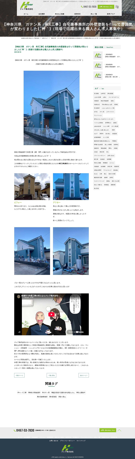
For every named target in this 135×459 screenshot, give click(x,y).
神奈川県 (102, 152)
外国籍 (115, 148)
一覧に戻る (51, 375)
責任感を (116, 170)
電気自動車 (103, 148)
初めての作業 (112, 173)
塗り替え (108, 133)
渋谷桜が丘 (97, 104)
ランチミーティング (99, 181)
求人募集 (96, 93)
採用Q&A (109, 159)
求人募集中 (97, 108)
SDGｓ (110, 148)
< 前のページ (19, 375)
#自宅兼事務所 (42, 396)
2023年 (101, 133)
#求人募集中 (81, 392)
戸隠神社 (114, 141)
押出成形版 (110, 93)
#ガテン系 (46, 392)
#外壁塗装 (53, 396)
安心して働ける (98, 184)
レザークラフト (110, 111)
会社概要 (103, 166)
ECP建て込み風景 (98, 144)
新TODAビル (108, 122)
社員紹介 (102, 159)
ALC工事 (96, 159)
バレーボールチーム (114, 97)
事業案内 (105, 162)
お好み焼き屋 (97, 126)
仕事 (101, 173)
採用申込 (116, 144)
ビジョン (112, 162)
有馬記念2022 (97, 170)
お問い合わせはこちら (105, 7)
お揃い (104, 97)
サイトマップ (81, 440)
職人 (105, 173)
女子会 (96, 111)
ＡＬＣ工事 (106, 137)
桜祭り (112, 101)
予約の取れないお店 (107, 104)
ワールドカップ (107, 170)
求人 (107, 152)
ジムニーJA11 (106, 126)
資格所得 (96, 148)
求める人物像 (97, 162)
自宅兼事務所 (97, 137)
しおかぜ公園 (97, 97)
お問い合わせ (111, 155)
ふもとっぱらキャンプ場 (108, 108)
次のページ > (83, 375)
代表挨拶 (96, 166)
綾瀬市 (106, 177)
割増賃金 (106, 184)
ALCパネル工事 (115, 181)
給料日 (111, 177)
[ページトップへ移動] (119, 430)
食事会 (108, 181)
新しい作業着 (108, 144)
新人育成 (96, 188)
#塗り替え (62, 396)
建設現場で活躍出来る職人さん (102, 141)
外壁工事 (110, 166)
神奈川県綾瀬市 (105, 101)
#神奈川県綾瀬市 (34, 392)
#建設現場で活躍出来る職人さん (63, 392)
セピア (96, 133)
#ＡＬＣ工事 (22, 392)
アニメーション (98, 115)
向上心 (96, 173)
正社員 (96, 152)
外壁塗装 (114, 133)
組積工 (115, 122)
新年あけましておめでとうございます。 (104, 119)
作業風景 (96, 101)
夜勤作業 (113, 184)
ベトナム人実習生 (98, 122)
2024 (113, 130)
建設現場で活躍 (98, 177)
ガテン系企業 (114, 126)
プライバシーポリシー (99, 155)
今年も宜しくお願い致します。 (102, 130)
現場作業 (116, 166)
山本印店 (103, 93)
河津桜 (116, 104)
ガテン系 (102, 111)
